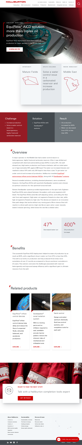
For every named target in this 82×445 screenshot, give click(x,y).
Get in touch (25, 398)
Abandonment (51, 5)
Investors (70, 2)
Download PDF (14, 49)
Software (71, 5)
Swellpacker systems (61, 176)
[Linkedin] (7, 442)
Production (43, 5)
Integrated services (62, 5)
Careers (64, 2)
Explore (16, 347)
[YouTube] (10, 442)
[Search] (79, 4)
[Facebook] (17, 442)
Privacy (69, 442)
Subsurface (16, 5)
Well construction (25, 5)
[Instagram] (14, 442)
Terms (74, 442)
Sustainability (52, 2)
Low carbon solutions (42, 2)
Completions (35, 5)
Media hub (58, 2)
